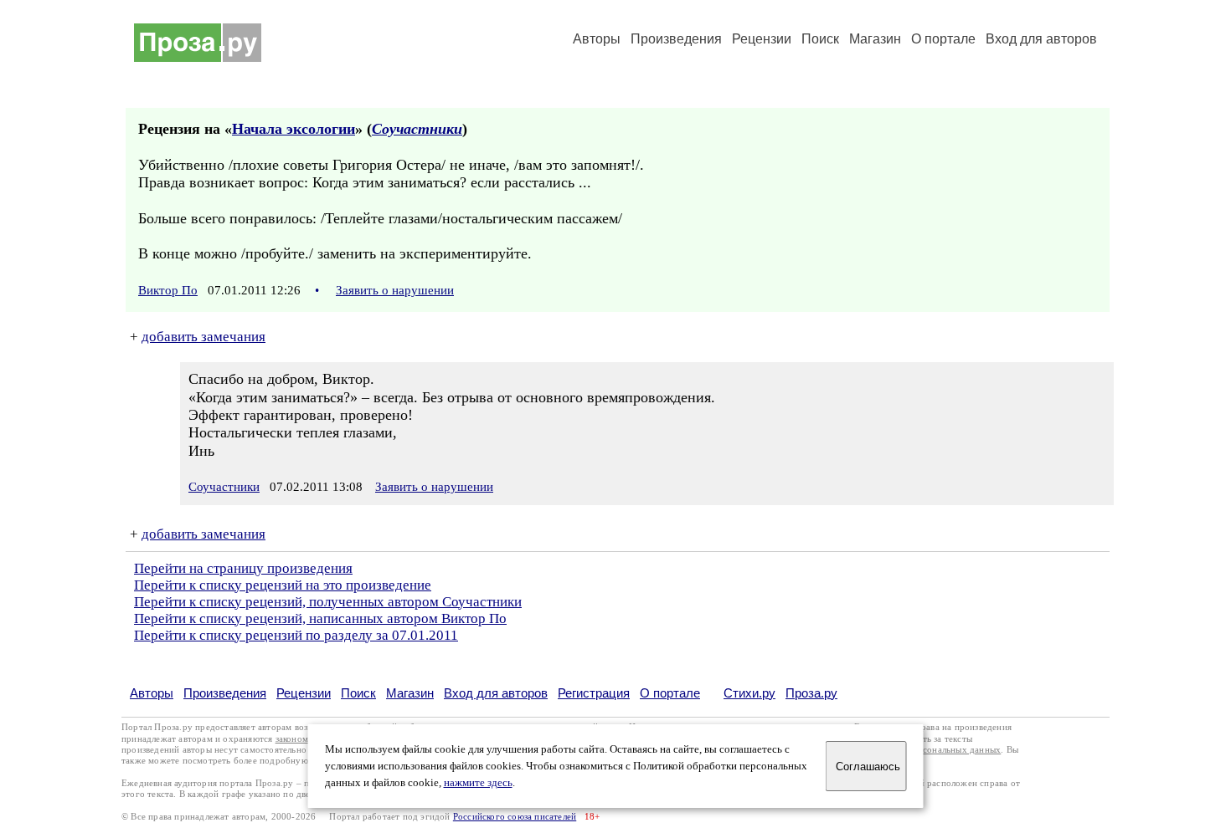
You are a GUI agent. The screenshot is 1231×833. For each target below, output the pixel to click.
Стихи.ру (749, 693)
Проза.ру (811, 693)
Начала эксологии (293, 128)
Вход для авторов (1041, 39)
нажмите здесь (478, 783)
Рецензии (761, 39)
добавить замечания (203, 337)
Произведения (676, 39)
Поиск (820, 39)
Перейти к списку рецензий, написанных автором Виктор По (320, 618)
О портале (670, 693)
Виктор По (168, 290)
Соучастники (417, 128)
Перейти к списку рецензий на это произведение (282, 585)
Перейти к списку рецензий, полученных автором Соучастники (328, 602)
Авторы (597, 39)
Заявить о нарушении (395, 290)
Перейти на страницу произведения (243, 568)
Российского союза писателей (514, 816)
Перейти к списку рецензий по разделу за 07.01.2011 (296, 635)
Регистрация (594, 693)
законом (292, 739)
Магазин (875, 39)
